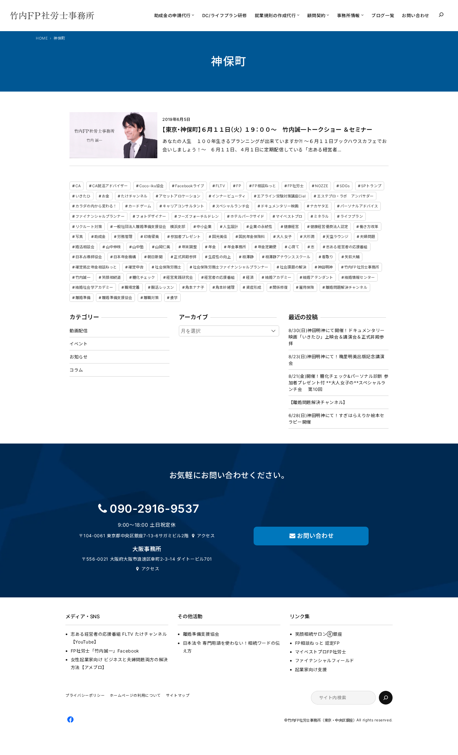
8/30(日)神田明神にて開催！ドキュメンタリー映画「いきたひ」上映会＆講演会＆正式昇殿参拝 (337, 337)
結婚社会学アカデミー (94, 287)
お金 (105, 196)
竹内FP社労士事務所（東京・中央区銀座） (322, 720)
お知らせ (78, 356)
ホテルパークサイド (247, 216)
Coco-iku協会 (151, 185)
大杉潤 (308, 236)
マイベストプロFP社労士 (320, 651)
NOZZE (321, 185)
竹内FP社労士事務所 (361, 267)
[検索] (386, 698)
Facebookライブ (189, 185)
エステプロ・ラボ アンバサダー (345, 196)
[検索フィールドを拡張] (441, 14)
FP (238, 185)
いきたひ (82, 196)
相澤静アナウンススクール (287, 256)
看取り (327, 256)
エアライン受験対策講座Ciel (281, 196)
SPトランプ (371, 185)
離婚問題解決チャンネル (346, 287)
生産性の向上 (219, 256)
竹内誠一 (82, 277)
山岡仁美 (162, 247)
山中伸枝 (113, 247)
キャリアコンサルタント (183, 206)
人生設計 (230, 226)
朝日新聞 (154, 256)
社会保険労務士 (168, 267)
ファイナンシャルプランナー (100, 216)
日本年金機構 (124, 256)
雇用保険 (306, 287)
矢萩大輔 (352, 256)
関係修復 (280, 287)
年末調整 (189, 247)
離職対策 (151, 297)
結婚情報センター (360, 277)
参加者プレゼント (185, 236)
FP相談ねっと (264, 185)
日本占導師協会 (88, 256)
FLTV (220, 185)
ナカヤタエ (319, 206)
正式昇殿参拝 (185, 256)
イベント (78, 343)
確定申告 (135, 267)
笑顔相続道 (111, 277)
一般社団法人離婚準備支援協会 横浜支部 (149, 226)
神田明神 (325, 267)
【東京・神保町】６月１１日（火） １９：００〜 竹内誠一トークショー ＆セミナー (267, 129)
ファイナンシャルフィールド (324, 660)
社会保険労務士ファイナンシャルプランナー (230, 267)
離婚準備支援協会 (117, 297)
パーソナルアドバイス (359, 206)
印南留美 (151, 236)
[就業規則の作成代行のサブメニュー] (298, 14)
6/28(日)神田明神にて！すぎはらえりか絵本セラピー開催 (336, 419)
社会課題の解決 (293, 267)
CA (78, 185)
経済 (250, 277)
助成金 (100, 236)
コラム (76, 370)
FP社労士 (296, 185)
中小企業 (204, 226)
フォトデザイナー (151, 216)
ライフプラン (351, 216)
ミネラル (321, 216)
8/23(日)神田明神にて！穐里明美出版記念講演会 (336, 360)
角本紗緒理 (225, 287)
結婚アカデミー (278, 277)
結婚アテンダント (318, 277)
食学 (174, 297)
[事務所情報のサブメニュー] (362, 14)
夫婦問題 (367, 236)
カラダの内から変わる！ (96, 206)
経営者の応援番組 (219, 277)
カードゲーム (139, 206)
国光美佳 (219, 236)
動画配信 (78, 330)
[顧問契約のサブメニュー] (328, 14)
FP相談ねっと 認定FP (317, 643)
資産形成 (253, 287)
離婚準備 (82, 297)
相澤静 (247, 256)
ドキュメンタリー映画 (279, 206)
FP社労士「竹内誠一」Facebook (105, 650)
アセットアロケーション (179, 196)
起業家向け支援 (311, 669)
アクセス (206, 535)
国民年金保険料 (252, 236)
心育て (293, 247)
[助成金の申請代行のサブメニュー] (193, 14)
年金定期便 (267, 247)
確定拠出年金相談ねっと (96, 267)
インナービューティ (229, 196)
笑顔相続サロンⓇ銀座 (318, 634)
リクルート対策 (88, 226)
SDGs (345, 185)
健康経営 (291, 226)
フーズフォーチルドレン (198, 216)
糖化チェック (143, 277)
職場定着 (132, 287)
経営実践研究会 (179, 277)
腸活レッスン (162, 287)
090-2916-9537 (154, 508)
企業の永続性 (261, 226)
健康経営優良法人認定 (329, 226)
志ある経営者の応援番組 (346, 247)
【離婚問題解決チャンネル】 (318, 402)
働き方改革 (369, 226)
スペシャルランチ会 (232, 206)
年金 (212, 247)
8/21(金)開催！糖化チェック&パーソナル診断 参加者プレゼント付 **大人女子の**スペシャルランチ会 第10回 (339, 382)
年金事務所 (236, 247)
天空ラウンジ (337, 236)
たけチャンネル (134, 196)
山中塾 (138, 247)
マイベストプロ (289, 216)
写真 (79, 236)
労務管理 (124, 236)
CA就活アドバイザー (110, 185)
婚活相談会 (84, 247)
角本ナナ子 (194, 287)
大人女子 (283, 236)
